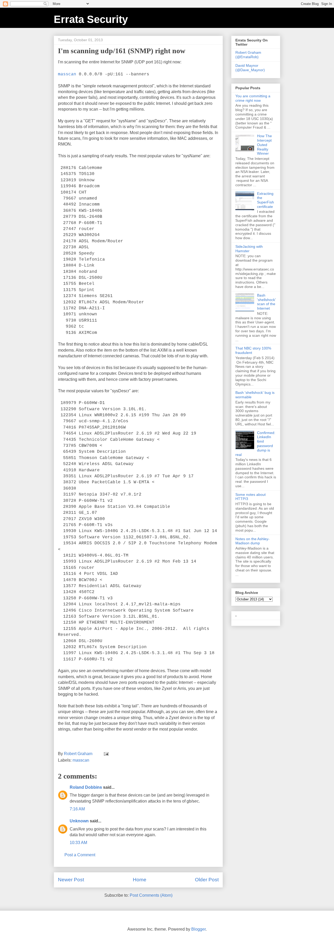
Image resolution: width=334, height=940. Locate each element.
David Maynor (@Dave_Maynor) (250, 67)
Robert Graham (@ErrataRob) (248, 54)
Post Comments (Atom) (151, 895)
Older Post (207, 879)
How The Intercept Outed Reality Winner (264, 144)
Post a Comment (79, 855)
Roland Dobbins (86, 787)
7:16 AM (77, 809)
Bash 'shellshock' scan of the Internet (266, 301)
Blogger (198, 929)
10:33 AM (78, 842)
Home (139, 879)
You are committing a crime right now (252, 98)
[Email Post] (106, 753)
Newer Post (71, 879)
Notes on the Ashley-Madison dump (252, 541)
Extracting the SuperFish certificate (265, 200)
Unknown (79, 821)
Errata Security (91, 19)
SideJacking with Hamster (249, 248)
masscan (67, 74)
